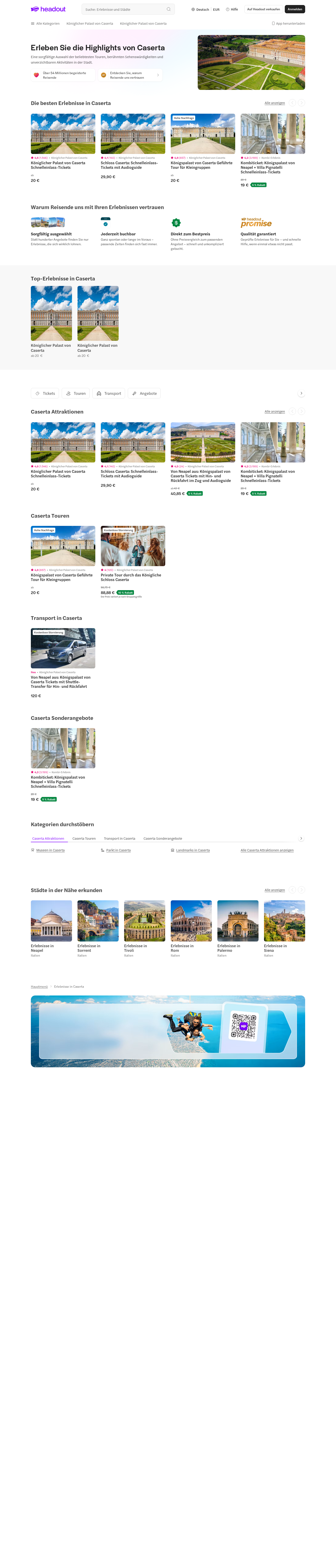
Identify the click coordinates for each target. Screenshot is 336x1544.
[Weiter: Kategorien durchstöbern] (301, 838)
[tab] (51, 838)
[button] (45, 23)
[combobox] (128, 9)
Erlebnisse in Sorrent (88, 947)
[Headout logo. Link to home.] (48, 9)
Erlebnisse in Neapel (42, 947)
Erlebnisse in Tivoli (135, 947)
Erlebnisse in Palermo (228, 947)
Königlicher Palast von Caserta (51, 348)
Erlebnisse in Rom (182, 947)
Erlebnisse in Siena (275, 947)
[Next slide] (301, 393)
